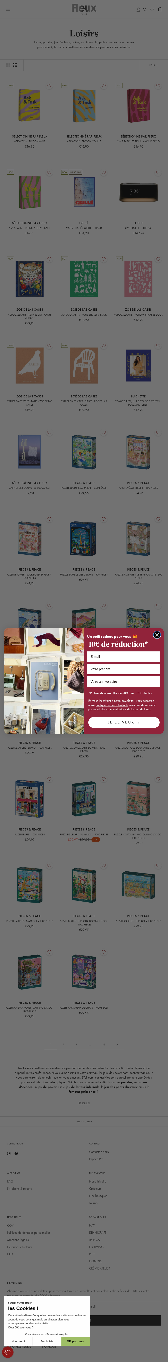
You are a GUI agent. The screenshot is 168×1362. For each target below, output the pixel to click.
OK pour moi (76, 1341)
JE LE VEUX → (124, 722)
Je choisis (47, 1341)
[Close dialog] (157, 634)
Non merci (18, 1341)
